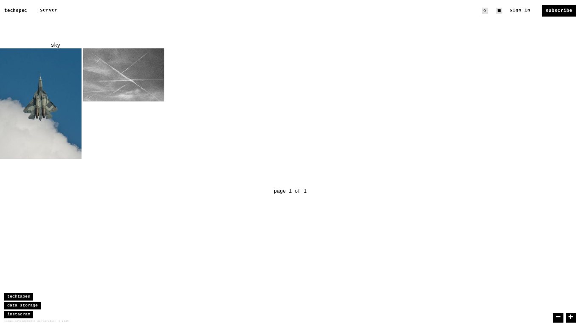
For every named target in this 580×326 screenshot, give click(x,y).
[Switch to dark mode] (499, 11)
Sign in (520, 10)
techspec (15, 10)
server (49, 10)
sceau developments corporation (30, 321)
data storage (22, 305)
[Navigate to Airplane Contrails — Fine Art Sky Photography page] (124, 74)
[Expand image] (69, 146)
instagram (18, 314)
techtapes (18, 296)
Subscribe (559, 10)
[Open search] (485, 11)
